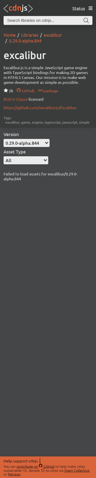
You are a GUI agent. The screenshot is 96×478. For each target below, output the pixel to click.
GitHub (27, 90)
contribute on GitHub (35, 466)
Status (78, 8)
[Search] (86, 20)
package (50, 90)
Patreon (14, 474)
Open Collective (77, 470)
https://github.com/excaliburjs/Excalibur (40, 107)
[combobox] (27, 143)
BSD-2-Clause (16, 99)
